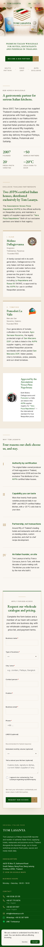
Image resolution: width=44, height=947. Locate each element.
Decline (24, 942)
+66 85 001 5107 (12, 908)
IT (39, 3)
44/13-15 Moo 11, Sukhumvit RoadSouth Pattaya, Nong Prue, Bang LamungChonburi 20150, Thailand (18, 867)
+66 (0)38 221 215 (13, 896)
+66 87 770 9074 (13, 901)
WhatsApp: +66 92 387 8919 (17, 917)
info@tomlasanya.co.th (15, 913)
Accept (35, 942)
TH (34, 3)
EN (30, 3)
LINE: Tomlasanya (13, 922)
